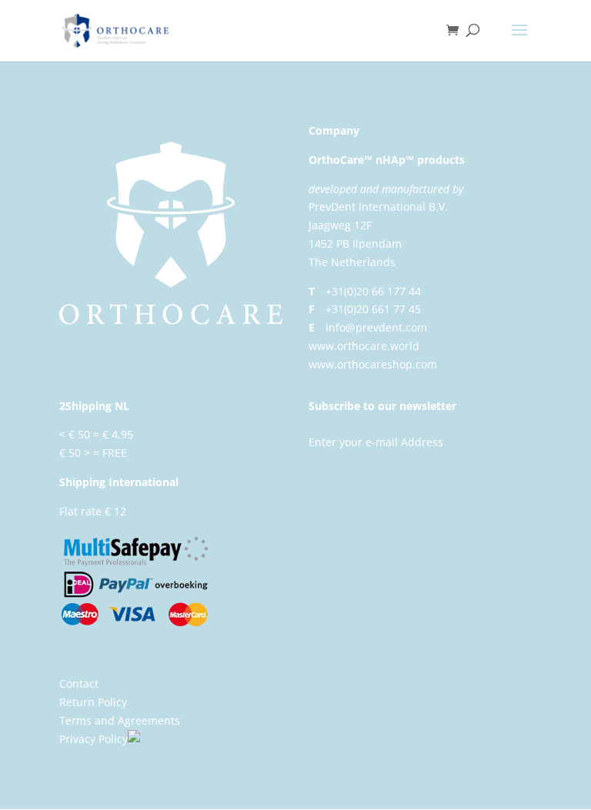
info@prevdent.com (376, 327)
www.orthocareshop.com (373, 364)
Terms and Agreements (119, 720)
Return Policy (93, 702)
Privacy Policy (93, 739)
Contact (78, 683)
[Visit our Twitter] (152, 739)
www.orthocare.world (364, 345)
